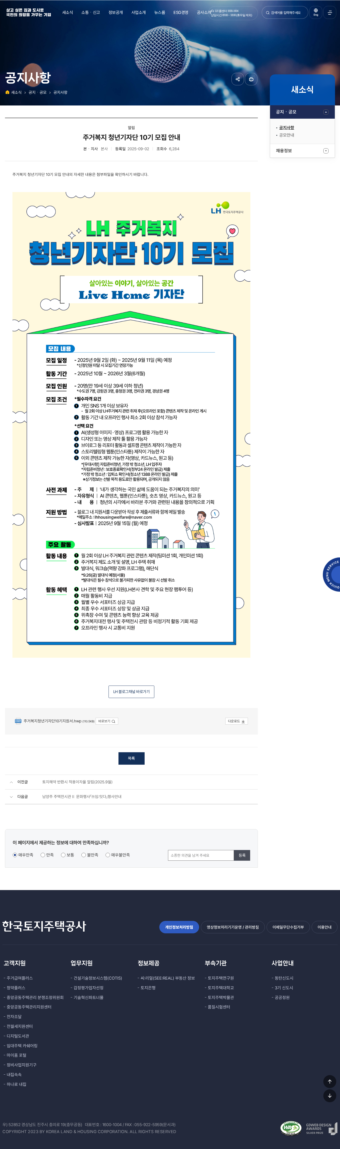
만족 (50, 854)
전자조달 (14, 1016)
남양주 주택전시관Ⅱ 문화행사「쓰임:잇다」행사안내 (81, 796)
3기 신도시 (284, 987)
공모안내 (286, 135)
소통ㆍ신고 (90, 12)
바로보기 (104, 721)
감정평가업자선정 (89, 987)
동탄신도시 (284, 978)
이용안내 (325, 927)
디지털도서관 (18, 1036)
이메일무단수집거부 (288, 927)
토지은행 (148, 987)
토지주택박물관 (221, 997)
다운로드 (234, 721)
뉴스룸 (159, 12)
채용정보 (284, 150)
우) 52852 (11, 1124)
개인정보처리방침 (179, 927)
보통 (70, 854)
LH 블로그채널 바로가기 (131, 691)
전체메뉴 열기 (329, 12)
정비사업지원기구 (22, 1064)
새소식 (67, 12)
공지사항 (286, 127)
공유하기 (237, 79)
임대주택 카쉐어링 (22, 1045)
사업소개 (138, 12)
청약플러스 (16, 987)
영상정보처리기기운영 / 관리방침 (233, 927)
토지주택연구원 (221, 978)
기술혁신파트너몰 (89, 997)
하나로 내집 (16, 1084)
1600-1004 (112, 1124)
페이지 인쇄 (251, 79)
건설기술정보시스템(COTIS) (98, 978)
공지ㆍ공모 (286, 111)
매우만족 (25, 854)
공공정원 (282, 997)
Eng (316, 14)
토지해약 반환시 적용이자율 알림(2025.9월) (77, 782)
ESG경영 (180, 12)
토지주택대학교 (221, 987)
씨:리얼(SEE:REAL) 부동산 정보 (168, 978)
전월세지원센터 (20, 1026)
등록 (242, 855)
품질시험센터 (219, 1006)
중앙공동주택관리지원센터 (29, 1006)
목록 (131, 758)
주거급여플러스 (20, 978)
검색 (268, 14)
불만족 (92, 854)
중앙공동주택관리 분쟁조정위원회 (35, 997)
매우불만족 (120, 854)
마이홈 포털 (16, 1055)
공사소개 (204, 12)
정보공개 (116, 12)
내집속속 (14, 1074)
